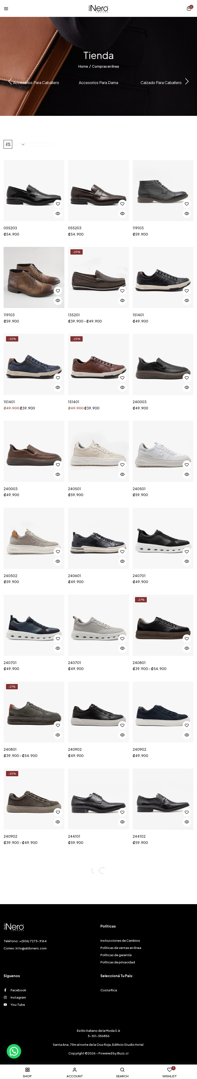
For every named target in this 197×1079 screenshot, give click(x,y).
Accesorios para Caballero (36, 82)
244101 (74, 836)
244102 (139, 836)
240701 (139, 576)
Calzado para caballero (161, 82)
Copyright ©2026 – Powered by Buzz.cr (98, 1053)
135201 (74, 315)
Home (83, 66)
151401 (138, 315)
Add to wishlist (58, 204)
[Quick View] (58, 214)
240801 (139, 663)
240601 (74, 576)
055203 (10, 228)
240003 (140, 402)
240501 (74, 489)
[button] (189, 9)
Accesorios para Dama (98, 82)
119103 (138, 228)
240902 (75, 749)
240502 (10, 576)
